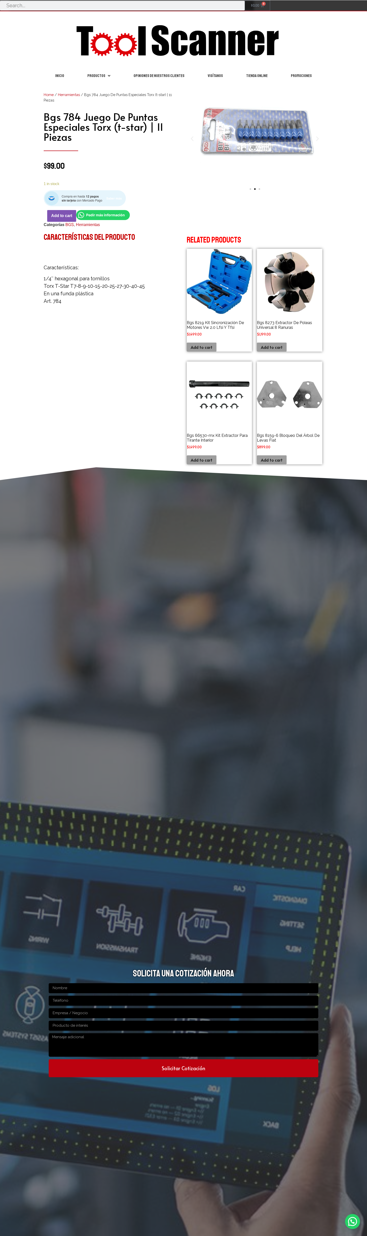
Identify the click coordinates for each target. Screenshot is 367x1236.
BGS (69, 225)
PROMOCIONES (301, 75)
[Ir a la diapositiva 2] (255, 189)
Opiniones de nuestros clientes (159, 75)
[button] (192, 139)
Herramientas (69, 95)
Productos (96, 75)
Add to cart (61, 216)
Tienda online (257, 75)
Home (49, 95)
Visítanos (215, 75)
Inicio (59, 75)
